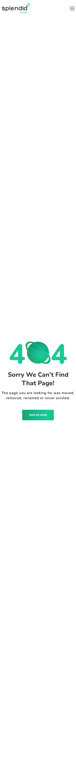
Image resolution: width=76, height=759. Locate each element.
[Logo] (15, 8)
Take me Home (38, 415)
